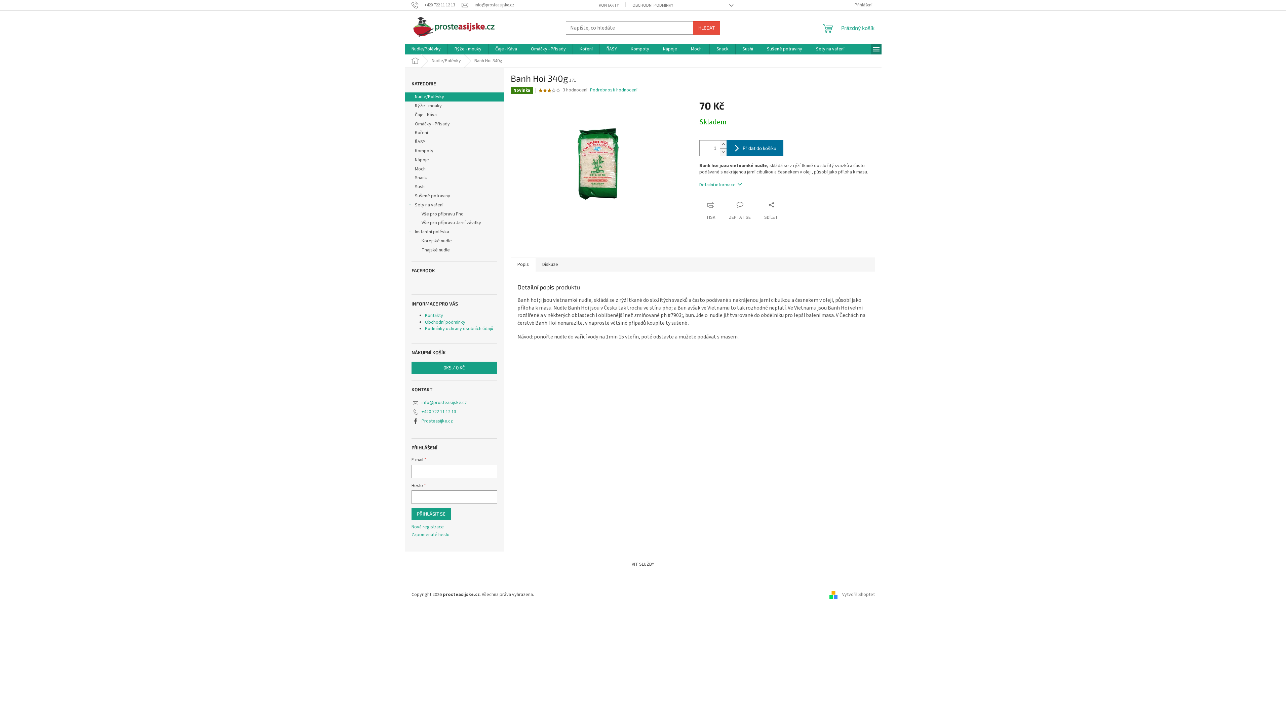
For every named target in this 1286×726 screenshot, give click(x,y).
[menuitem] (426, 49)
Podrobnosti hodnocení (613, 90)
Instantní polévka (432, 232)
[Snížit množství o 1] (723, 152)
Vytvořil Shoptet (858, 594)
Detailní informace (717, 185)
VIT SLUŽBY (643, 564)
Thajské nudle (436, 250)
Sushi (420, 187)
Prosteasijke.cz (437, 421)
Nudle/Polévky (429, 96)
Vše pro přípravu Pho (443, 214)
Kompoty (424, 151)
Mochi (421, 169)
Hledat (706, 28)
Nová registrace (428, 527)
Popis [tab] (523, 264)
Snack (421, 177)
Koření (421, 132)
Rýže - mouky (428, 106)
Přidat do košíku (759, 148)
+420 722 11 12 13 (439, 411)
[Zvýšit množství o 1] (723, 144)
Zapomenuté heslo (431, 535)
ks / (454, 367)
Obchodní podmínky (652, 5)
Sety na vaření (429, 205)
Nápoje (422, 160)
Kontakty (609, 5)
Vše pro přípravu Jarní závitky (451, 222)
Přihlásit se (431, 514)
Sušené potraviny (432, 196)
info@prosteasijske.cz (444, 402)
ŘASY (420, 141)
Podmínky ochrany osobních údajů (459, 328)
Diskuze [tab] (550, 264)
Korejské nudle (437, 241)
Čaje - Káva (426, 115)
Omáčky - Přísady (432, 124)
